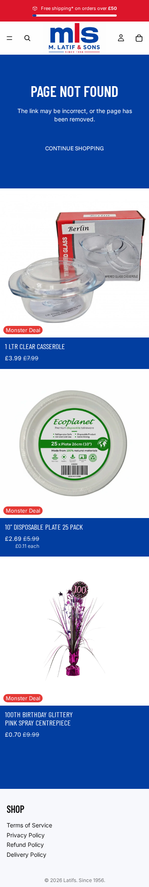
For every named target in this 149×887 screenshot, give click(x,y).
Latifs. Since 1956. (84, 880)
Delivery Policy (26, 854)
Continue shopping (74, 148)
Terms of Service (29, 825)
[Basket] (139, 38)
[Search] (27, 38)
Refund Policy (25, 844)
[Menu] (9, 38)
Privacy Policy (26, 834)
